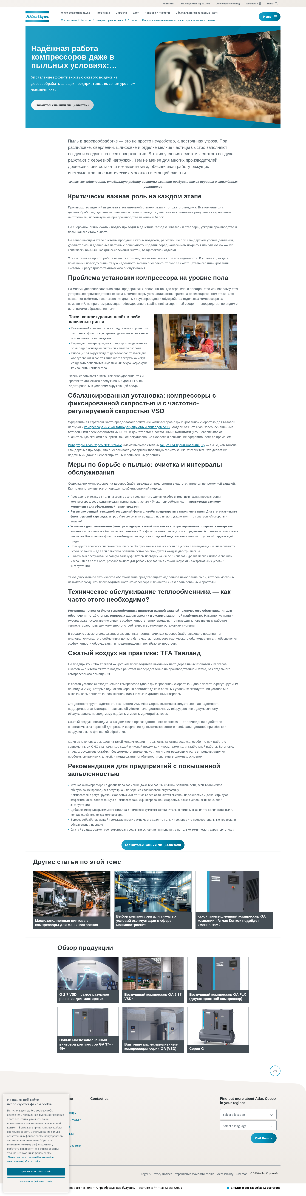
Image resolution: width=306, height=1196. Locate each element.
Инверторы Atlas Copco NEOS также (95, 445)
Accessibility (225, 1174)
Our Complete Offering (228, 3)
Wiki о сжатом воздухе (75, 12)
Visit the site (263, 1138)
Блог (136, 12)
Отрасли (121, 12)
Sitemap (241, 1174)
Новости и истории (157, 12)
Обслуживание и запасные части (196, 12)
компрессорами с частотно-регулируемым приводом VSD (127, 427)
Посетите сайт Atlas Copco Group (159, 1188)
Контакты (168, 3)
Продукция (103, 12)
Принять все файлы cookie (36, 1171)
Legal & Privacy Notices (156, 1174)
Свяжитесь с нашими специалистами (62, 105)
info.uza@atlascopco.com (195, 3)
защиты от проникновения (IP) (182, 445)
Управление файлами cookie (194, 1174)
